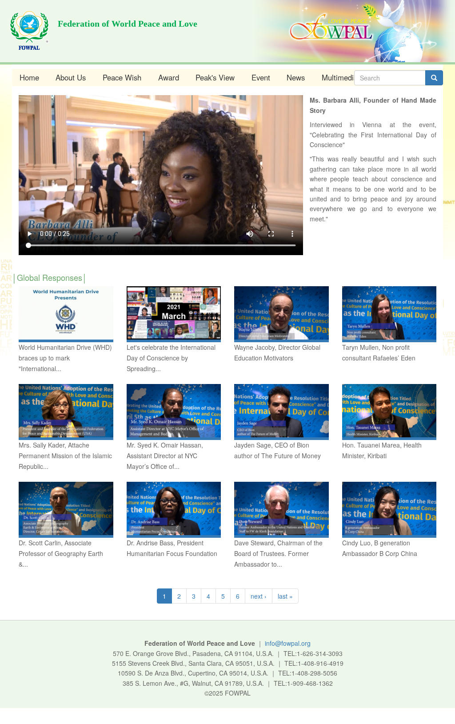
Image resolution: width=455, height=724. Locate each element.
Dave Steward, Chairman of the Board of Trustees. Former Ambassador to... (278, 553)
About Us (71, 77)
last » (285, 596)
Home (29, 77)
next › (259, 596)
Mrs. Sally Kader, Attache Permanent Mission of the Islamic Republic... (65, 455)
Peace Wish (122, 77)
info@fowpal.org (288, 643)
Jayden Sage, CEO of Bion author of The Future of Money (277, 450)
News (296, 77)
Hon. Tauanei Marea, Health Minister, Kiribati (382, 450)
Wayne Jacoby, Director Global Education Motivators (277, 352)
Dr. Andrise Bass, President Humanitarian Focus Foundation (172, 548)
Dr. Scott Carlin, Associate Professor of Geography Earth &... (61, 553)
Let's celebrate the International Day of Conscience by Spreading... (171, 358)
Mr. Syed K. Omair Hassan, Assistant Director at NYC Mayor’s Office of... (165, 455)
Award (168, 77)
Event (260, 77)
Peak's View (215, 77)
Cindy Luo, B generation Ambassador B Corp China (379, 548)
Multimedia (340, 77)
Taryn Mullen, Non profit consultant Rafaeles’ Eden (378, 352)
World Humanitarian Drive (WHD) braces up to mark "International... (65, 358)
